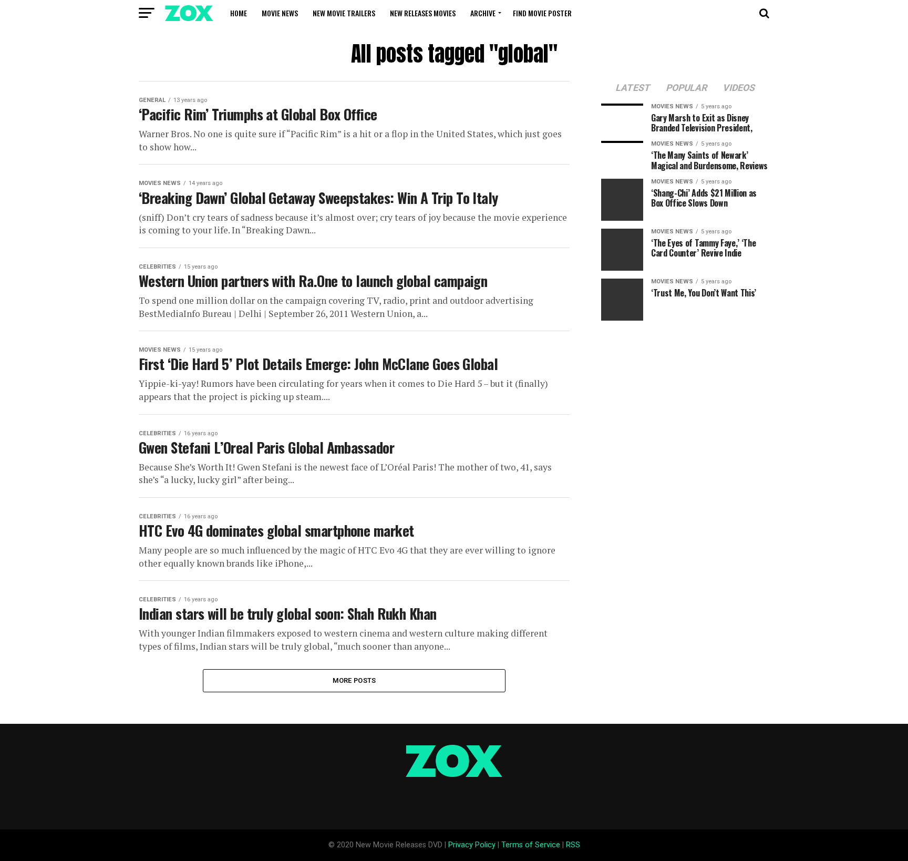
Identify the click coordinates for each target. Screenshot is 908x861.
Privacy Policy (472, 844)
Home (238, 12)
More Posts (354, 680)
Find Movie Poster (542, 12)
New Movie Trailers (344, 12)
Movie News (280, 12)
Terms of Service (530, 844)
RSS (573, 844)
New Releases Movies (423, 12)
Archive (483, 12)
